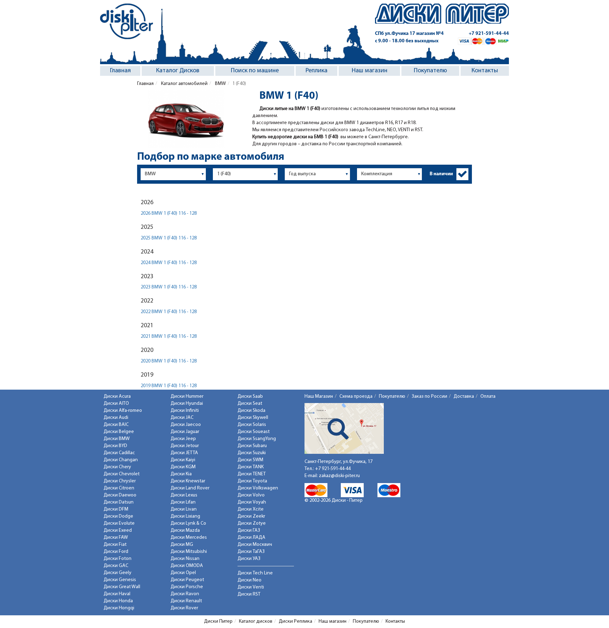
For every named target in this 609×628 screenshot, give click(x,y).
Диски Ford (116, 551)
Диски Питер (218, 621)
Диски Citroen (119, 488)
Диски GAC (116, 565)
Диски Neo (250, 580)
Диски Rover (184, 608)
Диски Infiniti (185, 410)
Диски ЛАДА (251, 537)
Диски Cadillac (119, 453)
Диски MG (182, 544)
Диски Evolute (119, 523)
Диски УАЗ (249, 558)
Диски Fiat (115, 544)
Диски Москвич (255, 544)
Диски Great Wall (122, 587)
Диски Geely (117, 572)
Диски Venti (251, 587)
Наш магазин (369, 71)
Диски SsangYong (257, 438)
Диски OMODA (187, 565)
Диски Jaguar (185, 431)
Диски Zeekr (251, 516)
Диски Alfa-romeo (123, 410)
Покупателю (430, 71)
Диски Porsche (187, 587)
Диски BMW (117, 438)
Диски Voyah (252, 502)
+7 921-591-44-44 (489, 33)
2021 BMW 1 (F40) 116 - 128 (169, 336)
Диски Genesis (120, 580)
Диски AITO (116, 403)
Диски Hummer (187, 396)
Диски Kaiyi (183, 460)
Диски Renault (186, 601)
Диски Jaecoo (186, 424)
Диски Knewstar (188, 481)
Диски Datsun (119, 502)
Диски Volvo (251, 495)
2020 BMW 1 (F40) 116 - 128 (169, 361)
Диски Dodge (118, 516)
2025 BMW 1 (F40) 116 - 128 (169, 238)
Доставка (464, 396)
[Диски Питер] (126, 21)
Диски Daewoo (120, 495)
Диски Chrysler (120, 481)
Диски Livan (184, 509)
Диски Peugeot (187, 580)
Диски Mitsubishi (189, 551)
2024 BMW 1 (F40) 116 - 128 (169, 263)
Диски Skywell (253, 417)
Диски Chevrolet (122, 474)
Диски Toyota (252, 481)
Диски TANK (251, 467)
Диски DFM (116, 509)
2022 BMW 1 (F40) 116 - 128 (169, 312)
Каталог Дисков (177, 71)
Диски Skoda (251, 410)
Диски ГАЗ (249, 530)
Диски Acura (117, 396)
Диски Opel (183, 572)
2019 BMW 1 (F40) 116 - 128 (169, 386)
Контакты (485, 71)
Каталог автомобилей (184, 83)
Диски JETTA (184, 453)
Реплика (316, 71)
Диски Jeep (183, 438)
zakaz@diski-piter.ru (339, 475)
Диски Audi (116, 417)
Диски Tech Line (255, 573)
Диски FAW (116, 537)
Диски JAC (182, 417)
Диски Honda (118, 601)
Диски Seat (250, 403)
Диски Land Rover (190, 488)
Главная (120, 71)
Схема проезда (356, 396)
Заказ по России (429, 396)
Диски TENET (252, 474)
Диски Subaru (252, 446)
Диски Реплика (295, 621)
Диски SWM (250, 460)
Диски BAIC (116, 424)
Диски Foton (117, 558)
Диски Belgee (119, 431)
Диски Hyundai (187, 403)
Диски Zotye (252, 523)
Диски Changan (121, 460)
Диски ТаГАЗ (251, 551)
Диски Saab (250, 396)
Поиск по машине (255, 71)
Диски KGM (183, 467)
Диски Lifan (183, 502)
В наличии (441, 174)
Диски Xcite (251, 509)
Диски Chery (117, 467)
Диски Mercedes (189, 537)
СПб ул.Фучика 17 (409, 33)
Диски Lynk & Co (188, 523)
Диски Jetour (185, 446)
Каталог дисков (255, 621)
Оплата (488, 396)
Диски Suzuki (252, 453)
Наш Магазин (318, 396)
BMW (220, 83)
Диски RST (249, 594)
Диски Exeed (118, 530)
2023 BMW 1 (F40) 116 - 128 (169, 287)
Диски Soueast (254, 431)
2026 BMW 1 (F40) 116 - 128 (169, 213)
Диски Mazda (185, 530)
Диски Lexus (184, 495)
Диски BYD (115, 446)
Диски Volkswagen (258, 488)
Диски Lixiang (185, 516)
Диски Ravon (185, 594)
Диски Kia (181, 474)
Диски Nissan (185, 558)
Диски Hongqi (119, 608)
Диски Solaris (252, 424)
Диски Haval (117, 594)
